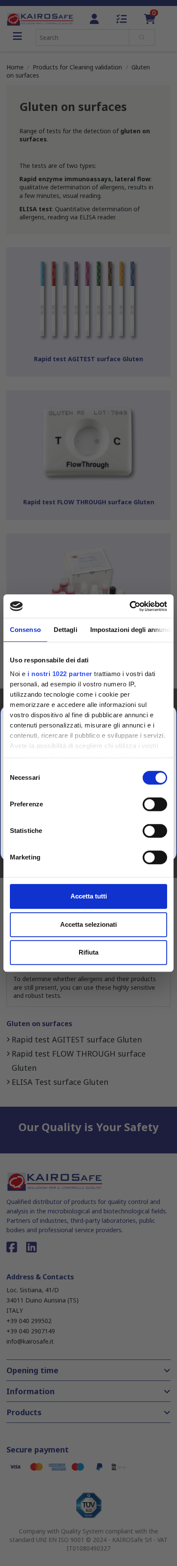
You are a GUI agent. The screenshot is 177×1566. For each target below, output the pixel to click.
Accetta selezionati (88, 924)
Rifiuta (88, 952)
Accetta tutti (88, 896)
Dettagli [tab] (65, 629)
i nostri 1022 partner (59, 673)
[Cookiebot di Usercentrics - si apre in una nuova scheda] (129, 606)
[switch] (155, 804)
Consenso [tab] (25, 629)
